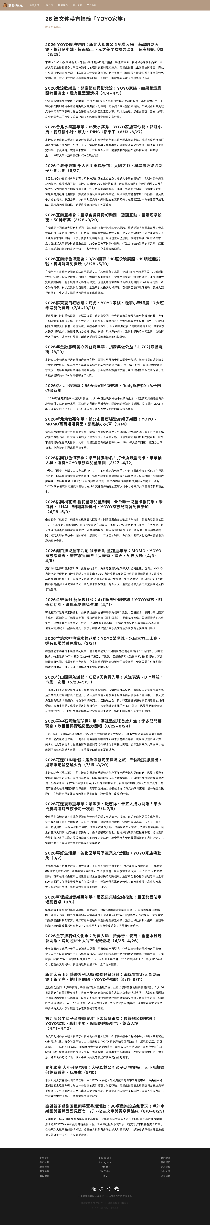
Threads (105, 1166)
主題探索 (48, 5)
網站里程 (165, 1166)
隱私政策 (165, 1175)
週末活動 (77, 5)
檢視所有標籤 (53, 27)
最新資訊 (34, 5)
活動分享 (165, 1171)
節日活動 (91, 5)
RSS (105, 1175)
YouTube (105, 1171)
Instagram (105, 1162)
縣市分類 (44, 1162)
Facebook (105, 1158)
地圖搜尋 (63, 5)
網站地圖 (165, 1158)
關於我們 (165, 1162)
